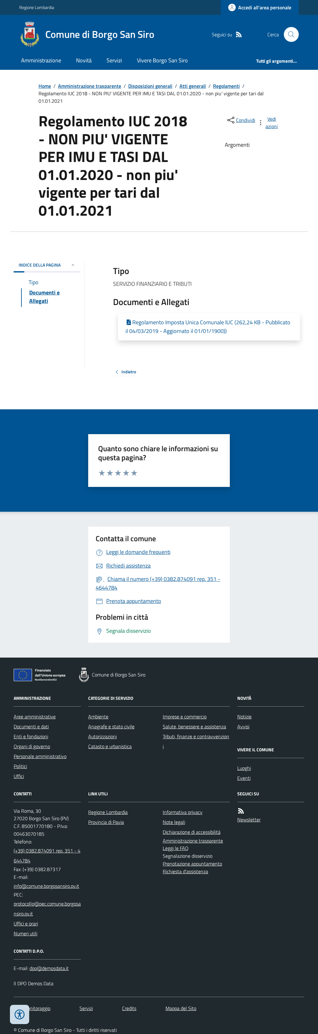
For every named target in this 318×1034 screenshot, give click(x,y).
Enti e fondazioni (31, 736)
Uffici (19, 776)
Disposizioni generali (150, 86)
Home (45, 86)
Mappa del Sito (181, 1008)
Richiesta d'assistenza (185, 871)
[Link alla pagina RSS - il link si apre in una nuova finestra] (239, 34)
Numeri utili (25, 933)
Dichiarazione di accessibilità (191, 832)
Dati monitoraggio (32, 1008)
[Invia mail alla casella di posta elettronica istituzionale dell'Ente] (46, 886)
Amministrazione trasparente (89, 86)
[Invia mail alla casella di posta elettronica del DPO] (49, 968)
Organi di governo (32, 746)
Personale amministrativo (40, 756)
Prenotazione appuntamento (192, 863)
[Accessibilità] (20, 1014)
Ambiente (98, 716)
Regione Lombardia (36, 7)
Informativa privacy (182, 812)
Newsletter (249, 819)
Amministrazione (41, 60)
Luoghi (244, 768)
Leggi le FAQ (176, 848)
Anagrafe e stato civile (111, 726)
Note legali (174, 822)
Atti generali (192, 86)
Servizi (114, 60)
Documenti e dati (31, 726)
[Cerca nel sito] (289, 34)
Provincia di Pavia (106, 822)
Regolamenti (226, 86)
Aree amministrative (35, 716)
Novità (84, 60)
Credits (129, 1008)
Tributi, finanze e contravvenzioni (196, 741)
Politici (20, 766)
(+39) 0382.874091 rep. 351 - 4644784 (47, 855)
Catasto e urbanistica (110, 746)
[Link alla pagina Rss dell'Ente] (241, 811)
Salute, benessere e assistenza (194, 726)
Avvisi (243, 726)
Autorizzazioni (102, 736)
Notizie (244, 716)
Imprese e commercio (185, 716)
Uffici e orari (26, 923)
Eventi (244, 778)
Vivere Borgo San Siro (162, 60)
